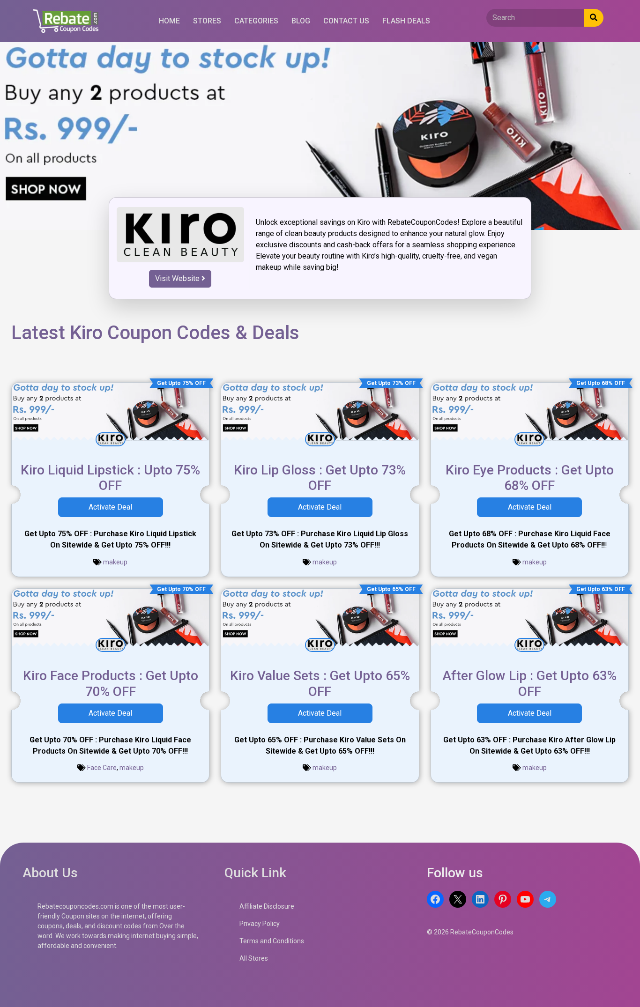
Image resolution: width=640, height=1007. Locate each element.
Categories (256, 20)
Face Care (102, 767)
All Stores (253, 958)
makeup (115, 562)
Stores (207, 20)
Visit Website (178, 278)
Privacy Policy (259, 923)
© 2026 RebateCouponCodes (470, 932)
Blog (300, 20)
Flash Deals (406, 20)
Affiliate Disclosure (266, 906)
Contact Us (346, 20)
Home (169, 20)
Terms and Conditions (271, 941)
